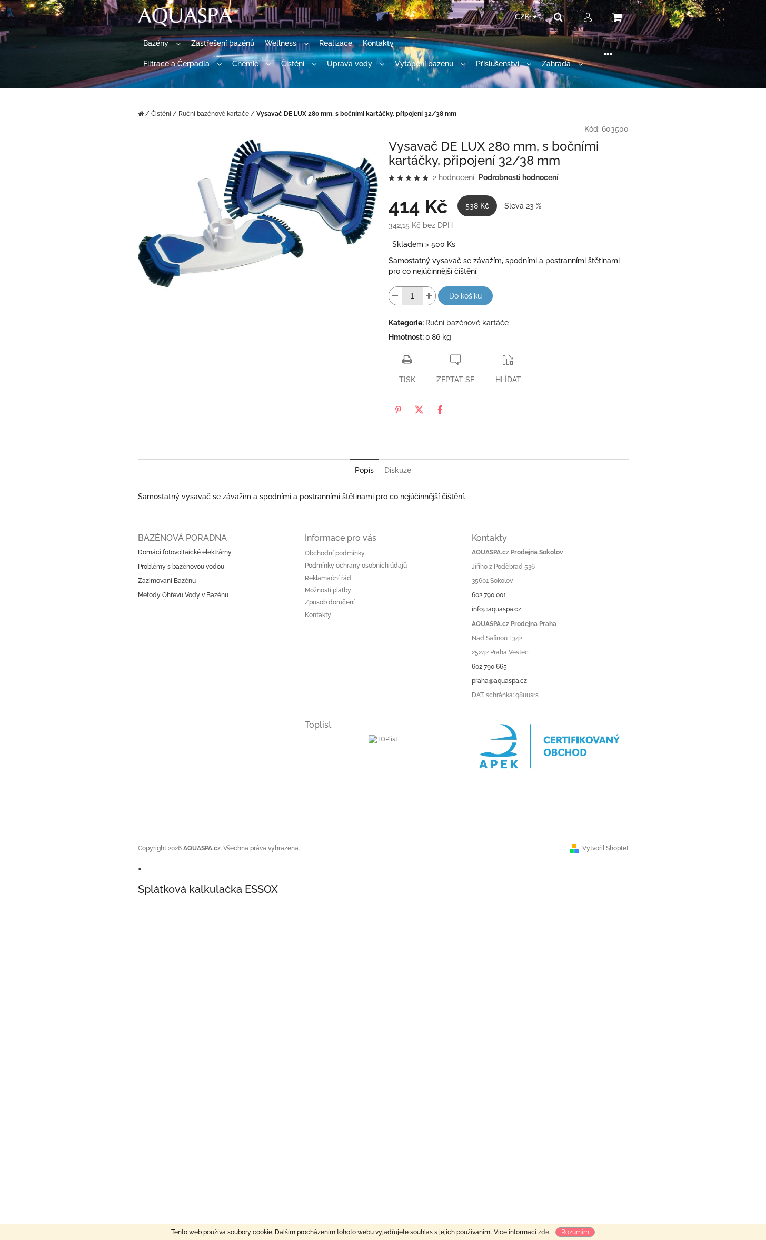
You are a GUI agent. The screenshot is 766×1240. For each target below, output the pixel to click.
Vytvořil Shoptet (605, 848)
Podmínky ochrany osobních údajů (356, 565)
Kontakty (318, 615)
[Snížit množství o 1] (395, 296)
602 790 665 (489, 666)
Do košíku (465, 296)
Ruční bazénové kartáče (467, 323)
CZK (523, 17)
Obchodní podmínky (335, 553)
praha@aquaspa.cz (499, 681)
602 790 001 (489, 595)
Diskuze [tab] (397, 470)
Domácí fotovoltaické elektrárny (185, 552)
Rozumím (575, 1232)
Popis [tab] (364, 470)
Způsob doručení (330, 602)
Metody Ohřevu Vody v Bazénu (183, 595)
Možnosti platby (328, 590)
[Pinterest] (398, 409)
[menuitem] (162, 43)
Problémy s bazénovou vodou (181, 566)
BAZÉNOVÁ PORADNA (182, 538)
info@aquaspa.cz (496, 609)
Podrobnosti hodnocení (519, 177)
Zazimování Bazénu (167, 580)
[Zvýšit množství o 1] (429, 296)
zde (543, 1232)
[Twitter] (419, 409)
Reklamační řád (328, 578)
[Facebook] (440, 409)
